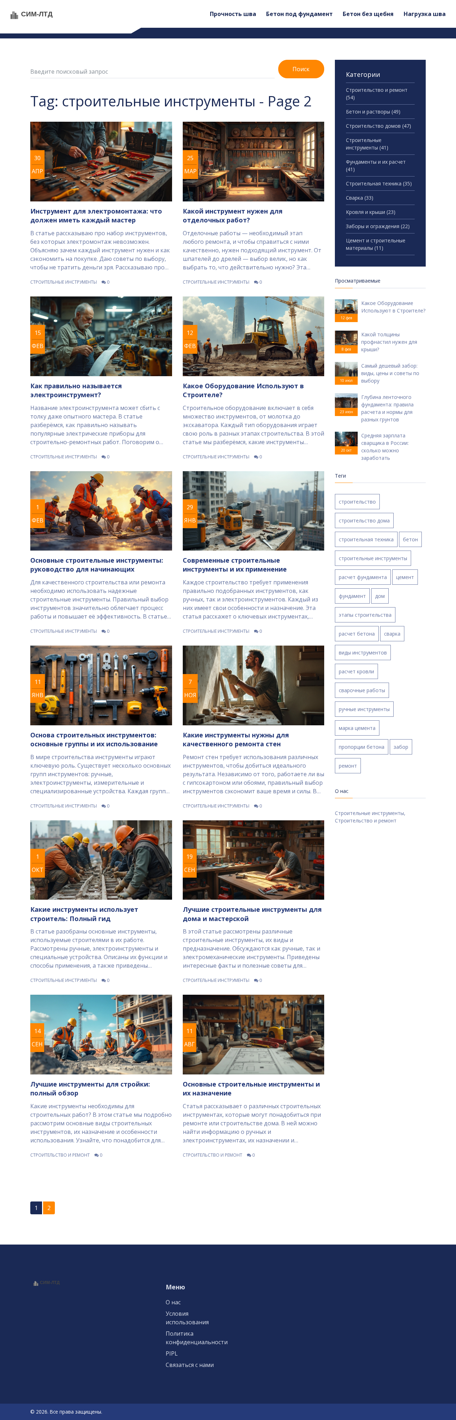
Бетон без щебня (368, 14)
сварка (392, 633)
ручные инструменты (364, 709)
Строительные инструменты (63, 282)
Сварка (359, 197)
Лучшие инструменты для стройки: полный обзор (90, 1088)
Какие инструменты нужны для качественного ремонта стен (236, 739)
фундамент (352, 596)
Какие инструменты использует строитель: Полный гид (84, 913)
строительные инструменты (373, 558)
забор (401, 746)
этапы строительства (365, 614)
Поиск (301, 69)
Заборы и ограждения (378, 226)
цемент (405, 577)
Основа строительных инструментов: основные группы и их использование (94, 739)
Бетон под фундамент (299, 14)
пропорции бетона (361, 746)
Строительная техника (379, 183)
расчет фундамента (363, 577)
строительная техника (366, 539)
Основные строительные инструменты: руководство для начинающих (96, 564)
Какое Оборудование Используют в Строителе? (243, 390)
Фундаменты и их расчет (376, 165)
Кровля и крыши (370, 212)
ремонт (348, 765)
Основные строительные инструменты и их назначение (251, 1088)
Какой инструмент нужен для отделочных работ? (233, 215)
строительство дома (364, 520)
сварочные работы (362, 690)
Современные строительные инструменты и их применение (235, 564)
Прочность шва (233, 14)
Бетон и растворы (373, 111)
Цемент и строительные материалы (375, 244)
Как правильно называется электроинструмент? (76, 390)
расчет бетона (357, 633)
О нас (173, 1302)
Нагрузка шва (425, 14)
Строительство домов (378, 125)
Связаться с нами (190, 1365)
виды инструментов (363, 652)
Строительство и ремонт (60, 1155)
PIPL (172, 1353)
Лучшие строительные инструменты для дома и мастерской (252, 913)
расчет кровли (356, 671)
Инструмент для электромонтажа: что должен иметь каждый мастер (96, 215)
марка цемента (357, 728)
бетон (410, 539)
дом (380, 596)
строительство (357, 501)
